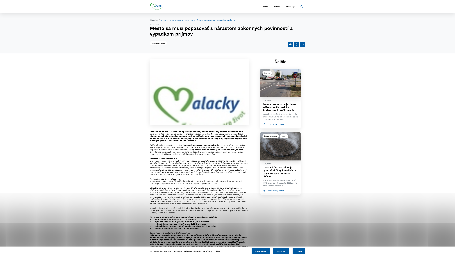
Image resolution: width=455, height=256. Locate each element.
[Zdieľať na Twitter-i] (302, 44)
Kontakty (290, 6)
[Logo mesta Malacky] (156, 6)
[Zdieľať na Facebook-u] (296, 44)
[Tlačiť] (290, 44)
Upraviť (299, 251)
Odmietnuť (281, 251)
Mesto (265, 6)
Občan (277, 6)
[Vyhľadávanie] (301, 6)
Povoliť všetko (260, 251)
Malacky (154, 20)
